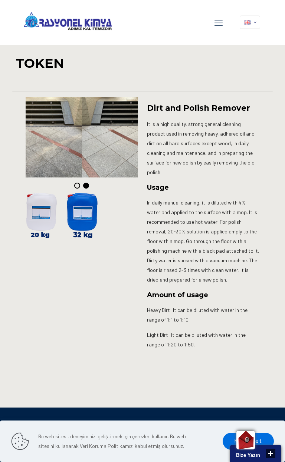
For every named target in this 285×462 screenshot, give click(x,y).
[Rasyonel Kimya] (67, 22)
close (270, 453)
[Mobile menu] (218, 22)
